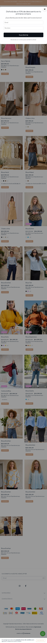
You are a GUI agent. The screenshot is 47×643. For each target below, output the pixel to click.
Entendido (40, 640)
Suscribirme (23, 35)
